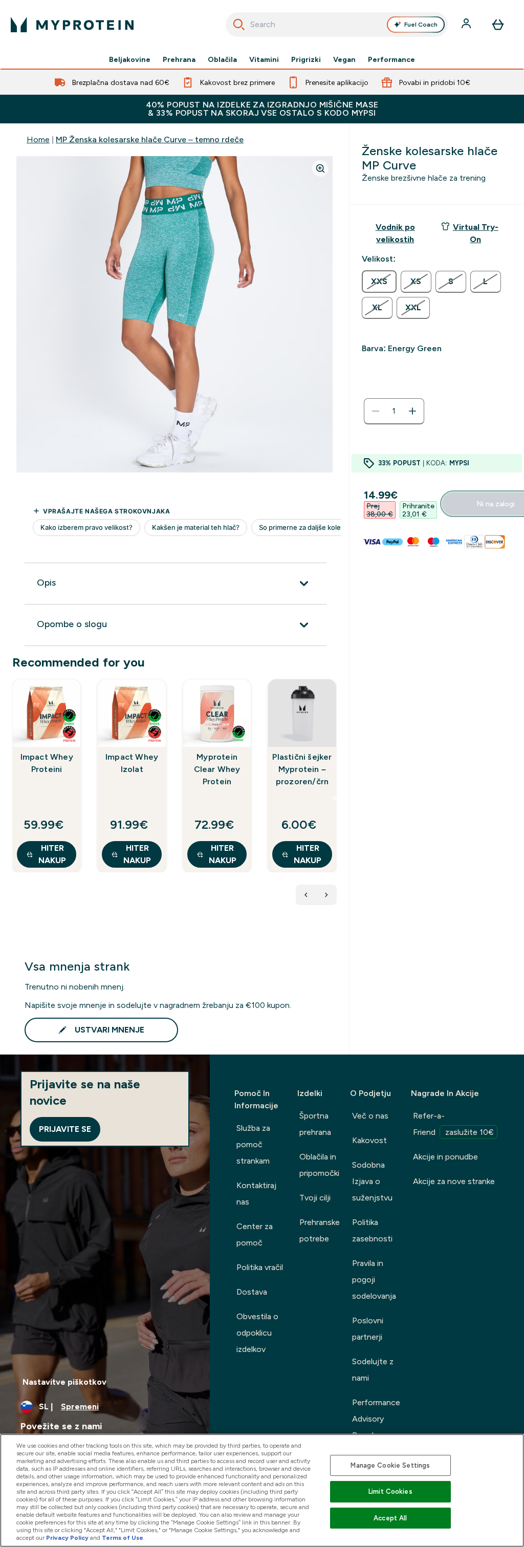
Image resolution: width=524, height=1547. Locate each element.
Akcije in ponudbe (445, 1156)
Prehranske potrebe (319, 1230)
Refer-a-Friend (453, 1123)
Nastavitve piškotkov (64, 1382)
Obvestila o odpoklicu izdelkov (257, 1332)
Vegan (344, 59)
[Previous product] (306, 895)
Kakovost (369, 1140)
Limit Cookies (390, 1491)
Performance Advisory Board (376, 1418)
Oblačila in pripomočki (319, 1164)
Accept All (390, 1518)
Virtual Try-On (475, 233)
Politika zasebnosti (372, 1230)
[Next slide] (335, 798)
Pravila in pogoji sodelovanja (374, 1279)
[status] (394, 411)
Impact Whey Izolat (131, 763)
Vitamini (264, 59)
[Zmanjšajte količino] (375, 411)
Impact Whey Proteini (46, 763)
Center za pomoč (254, 1234)
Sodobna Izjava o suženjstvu (372, 1181)
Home (38, 139)
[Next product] (326, 895)
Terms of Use (122, 1537)
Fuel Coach (421, 24)
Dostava (251, 1291)
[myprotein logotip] (72, 24)
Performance (391, 59)
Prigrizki (306, 59)
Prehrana (179, 59)
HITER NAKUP (52, 854)
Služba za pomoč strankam (253, 1144)
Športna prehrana (315, 1123)
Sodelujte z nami (373, 1369)
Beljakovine (129, 59)
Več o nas (370, 1115)
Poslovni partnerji (367, 1328)
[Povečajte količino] (412, 411)
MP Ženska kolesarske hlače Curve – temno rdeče (150, 139)
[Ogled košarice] (498, 24)
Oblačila (222, 59)
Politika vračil (259, 1267)
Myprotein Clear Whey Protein (217, 769)
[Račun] (467, 24)
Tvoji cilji (315, 1197)
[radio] (379, 281)
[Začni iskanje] (239, 24)
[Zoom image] (320, 168)
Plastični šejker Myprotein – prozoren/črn (302, 769)
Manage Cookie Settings (390, 1465)
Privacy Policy (67, 1537)
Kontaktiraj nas (256, 1193)
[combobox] (337, 24)
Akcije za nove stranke (454, 1181)
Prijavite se (65, 1129)
